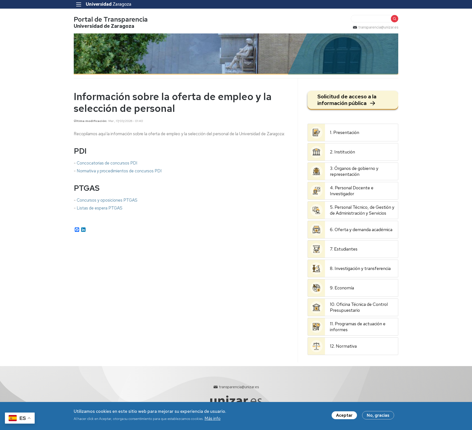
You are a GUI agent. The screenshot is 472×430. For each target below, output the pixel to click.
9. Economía (342, 288)
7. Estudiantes (343, 249)
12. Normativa (343, 346)
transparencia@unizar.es (378, 27)
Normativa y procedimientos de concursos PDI (119, 171)
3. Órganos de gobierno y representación (354, 171)
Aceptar (344, 415)
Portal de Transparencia (111, 19)
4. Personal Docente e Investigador (351, 190)
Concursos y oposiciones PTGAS (107, 200)
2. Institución (342, 152)
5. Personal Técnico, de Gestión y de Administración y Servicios (362, 210)
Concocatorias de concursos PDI (107, 163)
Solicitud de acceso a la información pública (346, 100)
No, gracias (378, 415)
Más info (213, 418)
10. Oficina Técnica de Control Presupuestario (359, 307)
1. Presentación (344, 132)
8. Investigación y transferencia (360, 268)
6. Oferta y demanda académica (361, 229)
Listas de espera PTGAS (99, 208)
